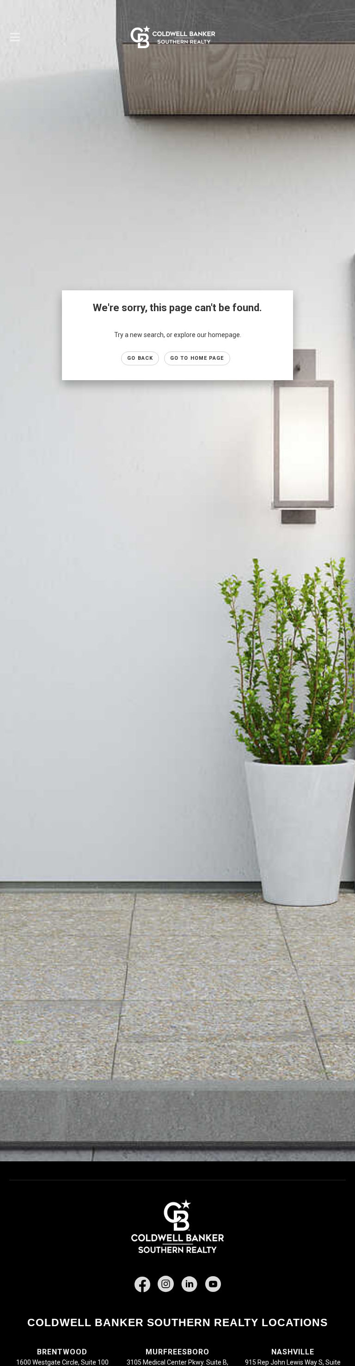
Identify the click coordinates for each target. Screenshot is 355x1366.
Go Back (140, 358)
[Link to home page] (178, 37)
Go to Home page (197, 358)
